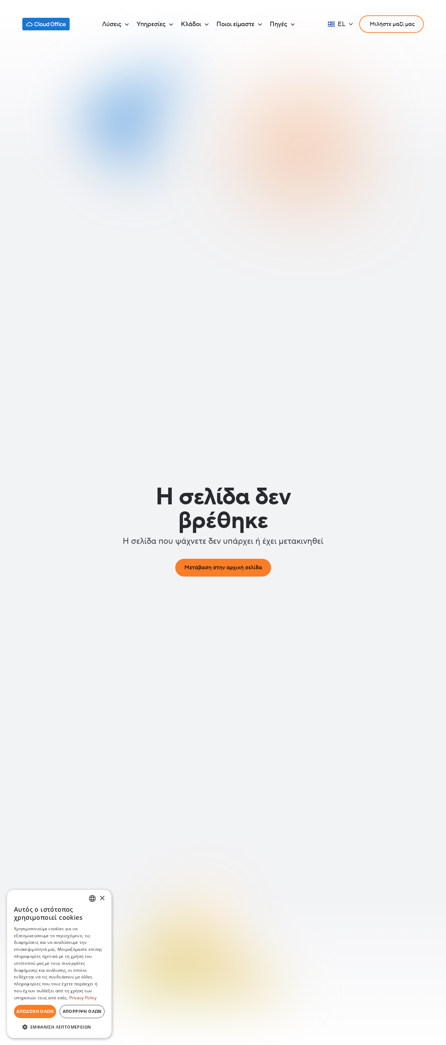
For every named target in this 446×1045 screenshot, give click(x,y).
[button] (116, 24)
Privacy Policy (83, 998)
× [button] (102, 898)
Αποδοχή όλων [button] (35, 1011)
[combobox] (92, 898)
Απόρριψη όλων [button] (82, 1011)
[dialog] (59, 964)
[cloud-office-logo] (46, 24)
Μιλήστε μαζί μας (391, 24)
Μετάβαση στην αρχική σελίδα (223, 567)
